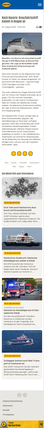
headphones (37, 27)
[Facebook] (19, 395)
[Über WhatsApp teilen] (25, 153)
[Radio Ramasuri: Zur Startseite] (19, 4)
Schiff (29, 166)
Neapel (21, 166)
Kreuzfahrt (23, 163)
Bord (6, 163)
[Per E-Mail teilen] (30, 153)
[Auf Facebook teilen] (13, 153)
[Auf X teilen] (19, 153)
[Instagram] (25, 395)
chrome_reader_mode (40, 27)
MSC (14, 166)
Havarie (14, 163)
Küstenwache (34, 163)
